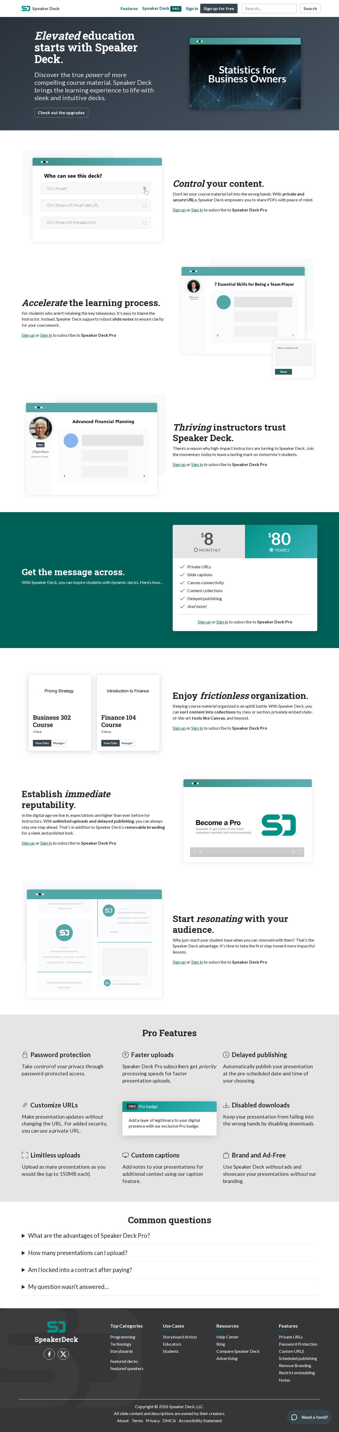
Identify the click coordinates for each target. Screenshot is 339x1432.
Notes (284, 1379)
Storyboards (121, 1351)
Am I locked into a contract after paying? (80, 1269)
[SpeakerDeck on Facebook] (49, 1354)
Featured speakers (127, 1368)
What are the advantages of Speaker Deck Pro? (89, 1235)
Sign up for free (219, 8)
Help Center (227, 1336)
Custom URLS (291, 1351)
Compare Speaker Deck (238, 1351)
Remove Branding (295, 1365)
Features (129, 8)
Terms (137, 1420)
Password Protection (298, 1343)
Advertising (227, 1358)
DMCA (169, 1420)
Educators (172, 1343)
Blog (220, 1343)
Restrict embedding (297, 1372)
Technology (120, 1343)
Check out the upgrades (61, 112)
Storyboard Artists (180, 1336)
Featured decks (124, 1361)
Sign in (192, 8)
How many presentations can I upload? (77, 1252)
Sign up (179, 209)
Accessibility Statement (200, 1420)
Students (171, 1351)
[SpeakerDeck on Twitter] (63, 1354)
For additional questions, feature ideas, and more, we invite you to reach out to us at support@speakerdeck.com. (122, 1289)
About (123, 1420)
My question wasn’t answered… (68, 1286)
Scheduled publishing (298, 1358)
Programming (122, 1336)
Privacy (153, 1420)
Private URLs (291, 1336)
